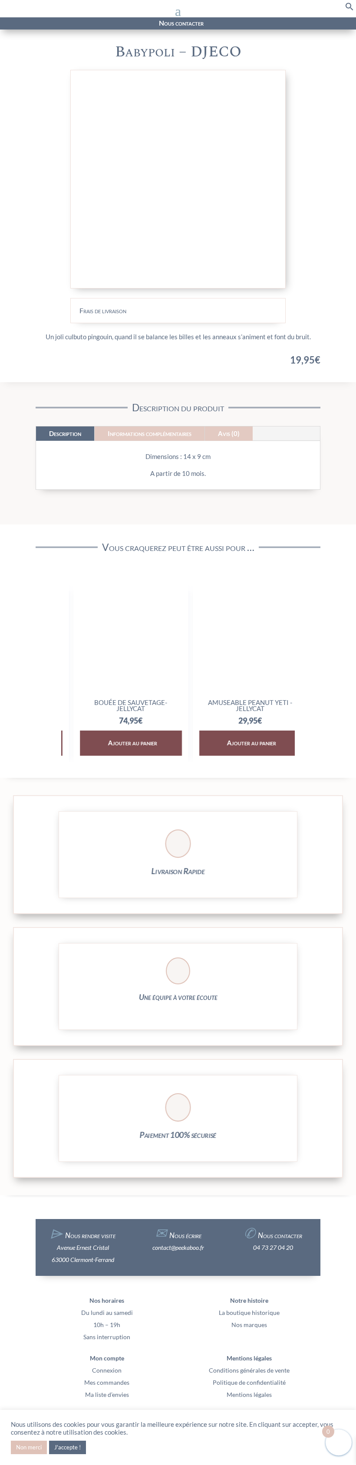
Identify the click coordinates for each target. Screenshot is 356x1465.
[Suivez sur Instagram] (67, 23)
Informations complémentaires (149, 433)
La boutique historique (249, 1312)
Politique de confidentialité (249, 1382)
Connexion (107, 1370)
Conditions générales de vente (249, 1370)
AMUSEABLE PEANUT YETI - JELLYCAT (237, 705)
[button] (349, 8)
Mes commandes (106, 1382)
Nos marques (249, 1324)
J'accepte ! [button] (67, 1447)
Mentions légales (249, 1394)
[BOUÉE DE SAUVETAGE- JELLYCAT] (118, 691)
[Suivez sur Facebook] (52, 23)
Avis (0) (229, 433)
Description (65, 433)
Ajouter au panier (120, 743)
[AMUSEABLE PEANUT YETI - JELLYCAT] (237, 691)
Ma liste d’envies (107, 1394)
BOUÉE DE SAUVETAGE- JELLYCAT (118, 705)
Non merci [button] (29, 1447)
